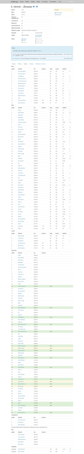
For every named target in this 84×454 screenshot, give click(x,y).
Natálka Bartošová (22, 439)
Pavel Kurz (20, 127)
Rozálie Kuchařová (22, 78)
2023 (23, 9)
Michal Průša (20, 199)
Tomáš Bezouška (21, 175)
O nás (60, 1)
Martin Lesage (21, 153)
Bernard (19, 202)
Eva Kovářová (21, 88)
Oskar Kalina (20, 444)
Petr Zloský (20, 211)
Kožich (19, 197)
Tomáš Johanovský (22, 122)
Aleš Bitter (20, 158)
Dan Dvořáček (21, 221)
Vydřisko (20, 146)
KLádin (19, 110)
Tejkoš (19, 182)
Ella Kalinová (20, 245)
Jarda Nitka (20, 180)
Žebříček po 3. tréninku (40, 63)
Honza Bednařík (21, 144)
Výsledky (25, 63)
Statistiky (33, 1)
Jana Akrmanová (21, 243)
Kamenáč (20, 170)
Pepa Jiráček (20, 187)
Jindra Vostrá (20, 93)
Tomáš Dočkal (21, 119)
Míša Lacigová (38, 36)
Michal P (20, 216)
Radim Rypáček (21, 248)
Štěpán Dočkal (21, 235)
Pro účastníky (45, 1)
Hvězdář (20, 132)
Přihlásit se (39, 50)
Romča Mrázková (21, 73)
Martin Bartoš (21, 441)
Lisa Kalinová (21, 238)
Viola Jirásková (21, 434)
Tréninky (21, 1)
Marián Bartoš (21, 189)
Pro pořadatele (53, 1)
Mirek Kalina (20, 115)
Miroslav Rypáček (21, 134)
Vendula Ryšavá (21, 85)
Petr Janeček (20, 160)
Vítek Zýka (15, 54)
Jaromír (19, 214)
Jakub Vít (20, 165)
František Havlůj (38, 35)
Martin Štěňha (21, 112)
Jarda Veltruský (21, 206)
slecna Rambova (21, 102)
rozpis (24, 40)
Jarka (19, 98)
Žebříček (27, 1)
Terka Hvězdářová (22, 71)
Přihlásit (71, 1)
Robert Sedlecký (21, 168)
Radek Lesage (21, 148)
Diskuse (38, 1)
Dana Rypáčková (16, 58)
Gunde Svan (20, 185)
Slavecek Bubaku (21, 218)
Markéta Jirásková (22, 83)
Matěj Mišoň (20, 117)
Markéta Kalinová (21, 95)
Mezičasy (31, 63)
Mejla (19, 156)
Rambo (19, 223)
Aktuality (13, 63)
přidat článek (58, 14)
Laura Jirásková (21, 437)
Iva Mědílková (21, 76)
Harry (19, 204)
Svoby (19, 139)
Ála (18, 163)
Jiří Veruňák (20, 173)
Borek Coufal (20, 136)
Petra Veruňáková (21, 100)
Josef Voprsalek (21, 194)
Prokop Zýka (20, 240)
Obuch (19, 124)
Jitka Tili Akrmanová (22, 81)
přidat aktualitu (59, 12)
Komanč (19, 209)
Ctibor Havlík (20, 129)
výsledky (24, 39)
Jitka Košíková (21, 90)
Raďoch (19, 228)
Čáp (19, 177)
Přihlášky (19, 63)
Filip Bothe (20, 192)
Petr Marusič (20, 141)
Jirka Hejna (20, 226)
